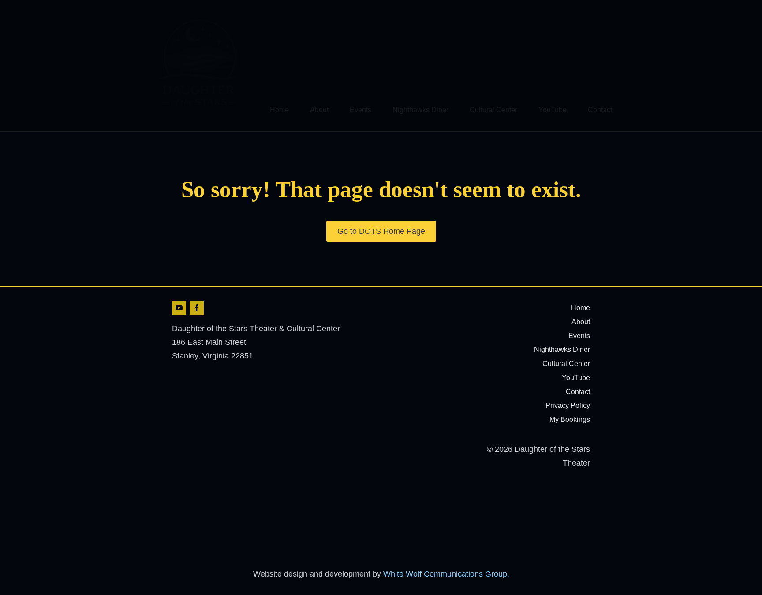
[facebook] (197, 308)
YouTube (552, 110)
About (319, 110)
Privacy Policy (567, 405)
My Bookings (569, 419)
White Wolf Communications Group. (446, 573)
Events (360, 110)
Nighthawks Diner (420, 110)
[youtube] (179, 308)
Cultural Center (493, 110)
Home (279, 110)
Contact (600, 110)
